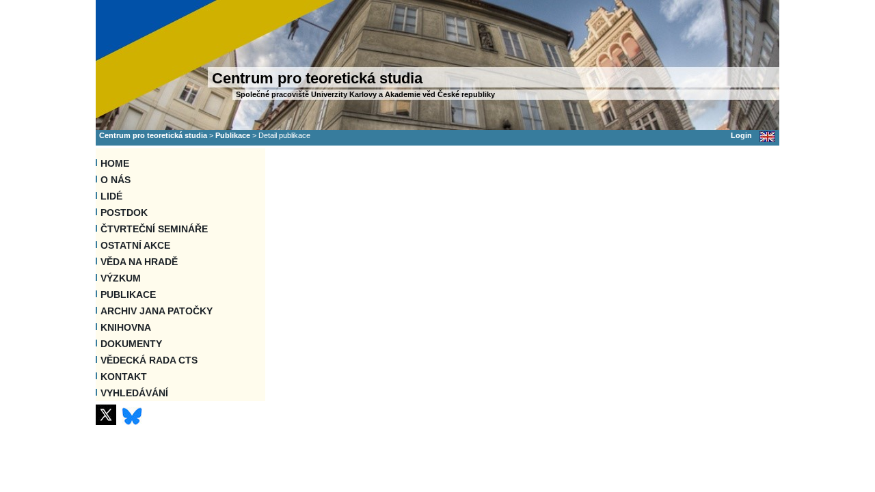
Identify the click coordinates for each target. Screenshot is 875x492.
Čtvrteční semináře (154, 228)
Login (741, 135)
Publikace (232, 135)
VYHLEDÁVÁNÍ (134, 392)
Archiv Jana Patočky (156, 310)
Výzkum (120, 278)
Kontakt (123, 376)
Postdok (124, 212)
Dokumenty (131, 343)
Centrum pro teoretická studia (153, 135)
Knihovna (125, 327)
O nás (115, 179)
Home (114, 163)
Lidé (111, 196)
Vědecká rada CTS (149, 360)
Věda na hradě (139, 261)
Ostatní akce (135, 245)
